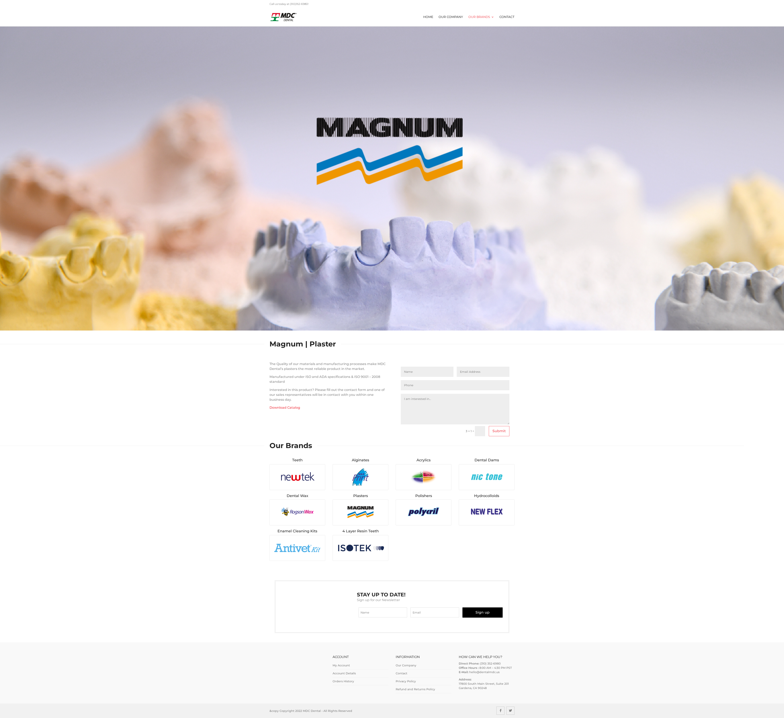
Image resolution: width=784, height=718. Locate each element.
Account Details (344, 673)
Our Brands (479, 17)
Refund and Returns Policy (415, 689)
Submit (499, 431)
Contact (506, 17)
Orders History (343, 681)
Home (428, 17)
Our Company (451, 17)
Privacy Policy (406, 681)
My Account (341, 665)
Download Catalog (285, 407)
